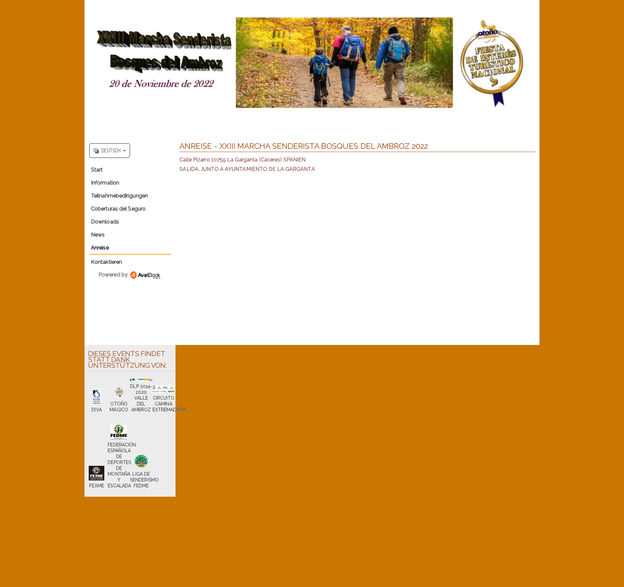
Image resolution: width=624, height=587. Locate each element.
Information (105, 183)
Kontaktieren (106, 262)
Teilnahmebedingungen (119, 196)
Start (97, 170)
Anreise (100, 248)
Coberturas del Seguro (118, 209)
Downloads (105, 222)
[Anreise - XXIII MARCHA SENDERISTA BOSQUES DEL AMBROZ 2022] (312, 69)
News (98, 235)
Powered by (113, 275)
